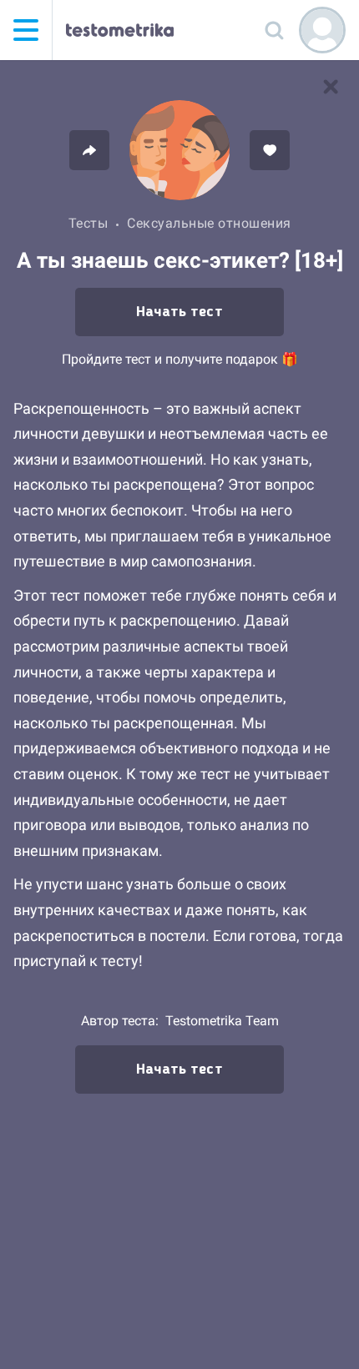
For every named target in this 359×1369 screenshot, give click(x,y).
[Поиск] (274, 30)
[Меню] (25, 30)
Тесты (88, 223)
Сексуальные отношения (209, 223)
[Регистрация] (322, 30)
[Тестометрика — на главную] (120, 30)
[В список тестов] (330, 86)
